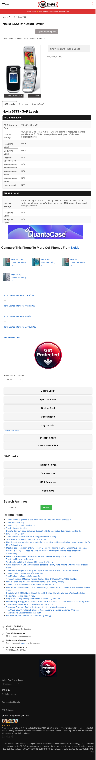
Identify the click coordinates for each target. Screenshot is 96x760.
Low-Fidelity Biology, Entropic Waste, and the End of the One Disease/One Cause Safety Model (48, 601)
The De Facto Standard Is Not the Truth (23, 613)
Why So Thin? (48, 425)
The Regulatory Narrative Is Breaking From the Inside (29, 604)
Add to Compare (15, 95)
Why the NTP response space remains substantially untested (33, 598)
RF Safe (23, 743)
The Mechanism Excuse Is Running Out (23, 576)
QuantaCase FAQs (12, 337)
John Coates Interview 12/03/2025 (19, 295)
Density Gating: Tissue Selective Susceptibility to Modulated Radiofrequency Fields (43, 531)
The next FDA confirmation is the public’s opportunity (30, 584)
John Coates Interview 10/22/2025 (19, 306)
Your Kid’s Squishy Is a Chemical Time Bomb (26, 539)
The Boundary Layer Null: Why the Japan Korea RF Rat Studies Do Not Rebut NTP (42, 570)
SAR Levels (9, 104)
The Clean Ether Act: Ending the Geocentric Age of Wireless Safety (36, 607)
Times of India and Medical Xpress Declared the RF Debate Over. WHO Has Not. (41, 579)
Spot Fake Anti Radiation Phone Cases (54, 12)
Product (12, 17)
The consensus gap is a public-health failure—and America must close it (38, 519)
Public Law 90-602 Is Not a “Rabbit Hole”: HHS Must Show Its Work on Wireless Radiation (46, 593)
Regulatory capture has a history (20, 596)
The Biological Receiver (17, 528)
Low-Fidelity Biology (15, 534)
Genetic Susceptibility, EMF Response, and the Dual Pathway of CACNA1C (39, 556)
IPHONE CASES (48, 438)
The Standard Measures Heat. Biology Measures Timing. (31, 536)
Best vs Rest (48, 408)
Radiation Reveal (48, 464)
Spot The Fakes (48, 399)
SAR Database (48, 482)
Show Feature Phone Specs (65, 49)
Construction (48, 416)
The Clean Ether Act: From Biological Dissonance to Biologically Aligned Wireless (42, 610)
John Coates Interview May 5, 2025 (20, 327)
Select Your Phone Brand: (14, 375)
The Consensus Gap (15, 522)
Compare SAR (48, 473)
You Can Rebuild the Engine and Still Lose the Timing (29, 562)
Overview (23, 104)
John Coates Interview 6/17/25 (18, 316)
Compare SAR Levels (11, 702)
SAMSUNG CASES (48, 445)
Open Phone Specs (47, 31)
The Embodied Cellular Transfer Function (24, 573)
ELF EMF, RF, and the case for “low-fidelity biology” (29, 615)
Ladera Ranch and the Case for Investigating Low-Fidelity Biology (35, 581)
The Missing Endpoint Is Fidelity (20, 525)
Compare (35, 95)
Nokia (75, 247)
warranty (24, 643)
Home (4, 17)
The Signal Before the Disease (19, 559)
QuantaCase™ (38, 104)
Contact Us (48, 490)
